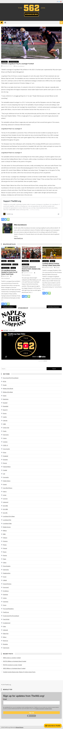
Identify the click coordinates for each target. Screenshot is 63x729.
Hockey (5, 484)
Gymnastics (6, 477)
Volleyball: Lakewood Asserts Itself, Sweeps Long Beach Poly (31, 269)
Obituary (5, 537)
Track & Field (5, 268)
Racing (4, 552)
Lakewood (11, 261)
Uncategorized (6, 623)
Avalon (4, 395)
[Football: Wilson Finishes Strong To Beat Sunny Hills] (52, 253)
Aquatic (5, 385)
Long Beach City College (9, 516)
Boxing (4, 413)
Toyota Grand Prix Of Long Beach (11, 616)
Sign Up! (31, 713)
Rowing (5, 555)
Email (5, 699)
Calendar (5, 420)
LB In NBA (5, 509)
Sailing (4, 562)
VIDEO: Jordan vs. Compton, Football (12, 658)
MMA (4, 534)
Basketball (5, 406)
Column (5, 438)
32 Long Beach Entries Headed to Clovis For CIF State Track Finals (9, 272)
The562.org (6, 612)
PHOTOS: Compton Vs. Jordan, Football (12, 665)
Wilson (13, 268)
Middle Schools (7, 527)
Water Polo (5, 633)
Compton (5, 442)
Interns (5, 491)
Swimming (5, 601)
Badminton (5, 399)
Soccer (4, 577)
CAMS (4, 424)
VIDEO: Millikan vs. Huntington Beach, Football (14, 668)
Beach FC (5, 410)
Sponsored (6, 587)
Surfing (4, 598)
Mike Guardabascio (19, 66)
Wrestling (5, 644)
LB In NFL (5, 513)
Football (4, 62)
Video (4, 626)
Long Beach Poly (14, 62)
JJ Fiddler (57, 267)
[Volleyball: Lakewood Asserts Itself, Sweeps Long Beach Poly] (31, 253)
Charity (4, 431)
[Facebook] (2, 219)
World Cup (5, 640)
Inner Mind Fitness (7, 488)
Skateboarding (6, 573)
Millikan (15, 264)
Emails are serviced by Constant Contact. (43, 708)
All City (4, 381)
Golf (4, 474)
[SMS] (8, 219)
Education (5, 459)
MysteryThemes (19, 727)
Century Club (6, 427)
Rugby (4, 559)
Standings (5, 594)
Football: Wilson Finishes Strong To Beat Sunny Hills (51, 264)
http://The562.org (18, 238)
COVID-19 (5, 445)
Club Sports (6, 435)
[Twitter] (5, 219)
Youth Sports (6, 648)
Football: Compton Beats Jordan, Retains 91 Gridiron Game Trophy (19, 672)
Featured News (7, 466)
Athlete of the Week (8, 392)
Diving (4, 452)
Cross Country (6, 449)
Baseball (5, 403)
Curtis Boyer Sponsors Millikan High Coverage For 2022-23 (55, 307)
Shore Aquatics (6, 566)
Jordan (4, 261)
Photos (5, 545)
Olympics (5, 541)
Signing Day (6, 569)
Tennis (4, 605)
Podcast (5, 548)
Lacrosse (5, 498)
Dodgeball (5, 456)
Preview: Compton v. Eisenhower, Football (9, 307)
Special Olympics (7, 584)
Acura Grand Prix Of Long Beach (10, 378)
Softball (5, 580)
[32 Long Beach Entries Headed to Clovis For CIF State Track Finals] (11, 253)
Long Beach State (7, 523)
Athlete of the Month (8, 388)
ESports (5, 463)
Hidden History (6, 481)
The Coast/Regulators (8, 609)
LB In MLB (5, 506)
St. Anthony (6, 591)
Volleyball (25, 264)
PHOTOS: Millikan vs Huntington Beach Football (14, 661)
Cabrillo (5, 417)
